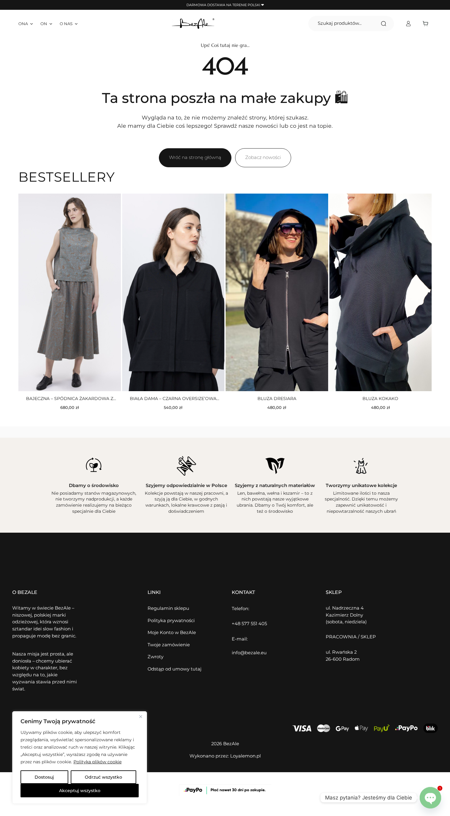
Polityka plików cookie (97, 762)
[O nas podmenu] (76, 23)
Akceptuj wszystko (79, 790)
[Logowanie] (408, 24)
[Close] (140, 716)
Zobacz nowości (263, 157)
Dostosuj (44, 777)
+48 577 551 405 (249, 623)
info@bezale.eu (249, 652)
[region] (79, 757)
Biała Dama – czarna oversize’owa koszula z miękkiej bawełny (173, 399)
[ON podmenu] (50, 23)
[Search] (383, 23)
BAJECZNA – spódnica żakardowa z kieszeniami (69, 399)
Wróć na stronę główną (195, 157)
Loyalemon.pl (245, 756)
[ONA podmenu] (31, 23)
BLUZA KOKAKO (380, 398)
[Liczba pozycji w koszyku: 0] (427, 23)
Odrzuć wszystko (103, 777)
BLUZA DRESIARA (276, 398)
